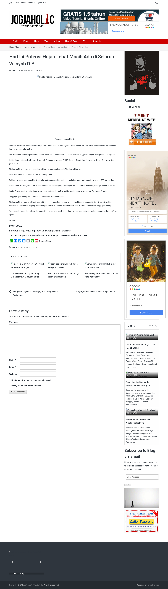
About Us (97, 41)
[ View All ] (153, 326)
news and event (29, 47)
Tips (85, 41)
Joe (40, 70)
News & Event (71, 41)
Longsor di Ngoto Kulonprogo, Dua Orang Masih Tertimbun (40, 230)
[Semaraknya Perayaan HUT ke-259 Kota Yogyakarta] (102, 265)
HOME (14, 41)
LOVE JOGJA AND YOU (33, 585)
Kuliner (57, 41)
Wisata (26, 41)
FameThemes (153, 585)
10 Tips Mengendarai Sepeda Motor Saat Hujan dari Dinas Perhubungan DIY (49, 235)
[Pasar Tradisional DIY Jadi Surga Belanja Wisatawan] (65, 265)
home (18, 47)
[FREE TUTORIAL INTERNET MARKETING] (109, 15)
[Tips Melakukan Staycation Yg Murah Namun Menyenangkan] (28, 265)
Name (12, 360)
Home (11, 47)
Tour (46, 41)
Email (12, 367)
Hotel (36, 41)
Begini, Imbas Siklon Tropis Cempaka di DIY (96, 291)
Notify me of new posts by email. (26, 386)
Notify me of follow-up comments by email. (31, 380)
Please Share (45, 241)
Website (13, 374)
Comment (13, 322)
